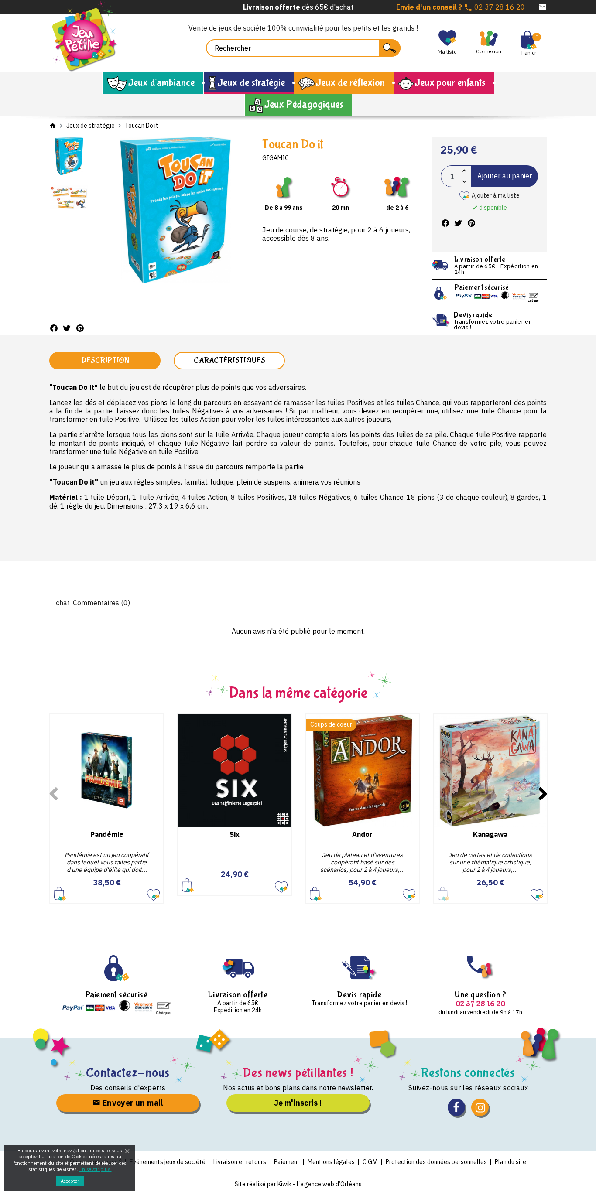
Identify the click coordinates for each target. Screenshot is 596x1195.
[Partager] (53, 328)
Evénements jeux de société (168, 1162)
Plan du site (510, 1162)
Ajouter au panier (504, 175)
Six (234, 834)
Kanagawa (490, 834)
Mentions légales (331, 1162)
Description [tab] (105, 360)
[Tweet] (66, 328)
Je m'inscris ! (298, 1103)
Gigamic (275, 158)
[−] (464, 181)
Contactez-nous (128, 1072)
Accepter (70, 1181)
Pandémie (106, 834)
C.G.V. (370, 1162)
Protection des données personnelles (436, 1162)
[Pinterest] (79, 328)
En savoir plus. (95, 1169)
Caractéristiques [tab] (229, 360)
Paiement (287, 1162)
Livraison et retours (239, 1162)
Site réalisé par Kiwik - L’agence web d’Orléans (298, 1184)
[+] (464, 170)
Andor (362, 834)
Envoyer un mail (131, 1103)
